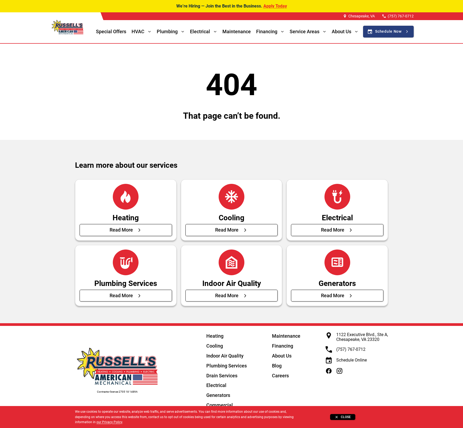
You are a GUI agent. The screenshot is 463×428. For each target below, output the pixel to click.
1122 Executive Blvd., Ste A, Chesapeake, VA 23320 (362, 337)
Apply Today (275, 6)
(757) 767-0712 (401, 16)
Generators (218, 395)
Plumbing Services (226, 366)
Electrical (216, 385)
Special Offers (111, 31)
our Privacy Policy (109, 422)
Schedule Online (351, 360)
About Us (282, 356)
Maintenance (236, 31)
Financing (266, 31)
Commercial (219, 405)
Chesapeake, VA (361, 16)
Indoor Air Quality (225, 356)
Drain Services (221, 375)
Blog (277, 366)
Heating (214, 336)
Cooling (214, 346)
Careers (280, 375)
